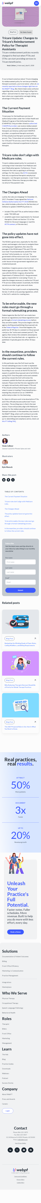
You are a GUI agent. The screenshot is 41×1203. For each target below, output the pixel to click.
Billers (4, 1029)
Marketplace (6, 987)
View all (7, 745)
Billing (4, 961)
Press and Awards (8, 1099)
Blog (4, 1059)
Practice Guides (8, 1064)
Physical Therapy (8, 998)
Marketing (6, 1038)
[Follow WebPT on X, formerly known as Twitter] (17, 1150)
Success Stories (7, 1083)
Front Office (6, 1034)
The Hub (5, 1054)
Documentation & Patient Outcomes (15, 956)
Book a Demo (15, 932)
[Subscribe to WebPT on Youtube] (23, 1150)
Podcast (5, 1078)
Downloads (6, 1069)
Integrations (6, 982)
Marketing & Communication (12, 971)
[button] (36, 3)
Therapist (5, 1024)
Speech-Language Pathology (12, 1008)
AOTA (25, 173)
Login (8, 1111)
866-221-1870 (23, 1132)
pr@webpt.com (23, 1140)
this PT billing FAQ (9, 421)
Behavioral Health (8, 1013)
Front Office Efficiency (10, 966)
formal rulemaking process (21, 320)
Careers (5, 1104)
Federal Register (12, 327)
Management (7, 1043)
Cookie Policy (20, 1182)
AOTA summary (10, 224)
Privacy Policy (20, 1179)
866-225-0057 (22, 1135)
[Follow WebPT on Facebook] (30, 1150)
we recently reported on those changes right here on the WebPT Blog (20, 86)
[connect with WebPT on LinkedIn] (10, 1150)
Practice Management (10, 976)
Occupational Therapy (10, 1003)
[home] (7, 3)
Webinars (5, 1073)
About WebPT (7, 1094)
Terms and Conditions (20, 1176)
